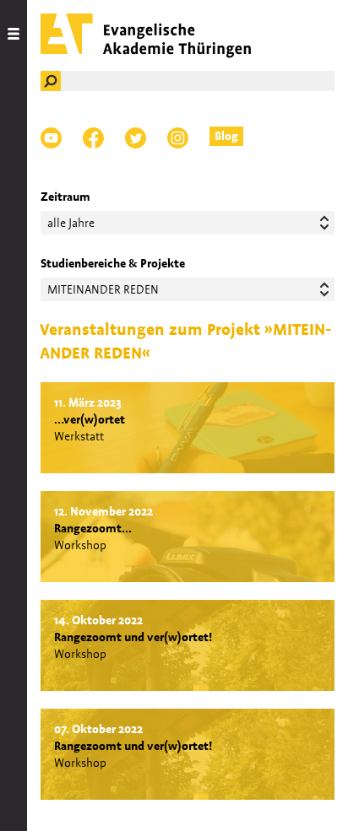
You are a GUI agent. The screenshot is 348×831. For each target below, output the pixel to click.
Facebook (93, 137)
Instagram (177, 137)
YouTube (51, 137)
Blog (226, 136)
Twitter (135, 137)
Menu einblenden (13, 415)
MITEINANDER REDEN (103, 289)
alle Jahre (71, 222)
